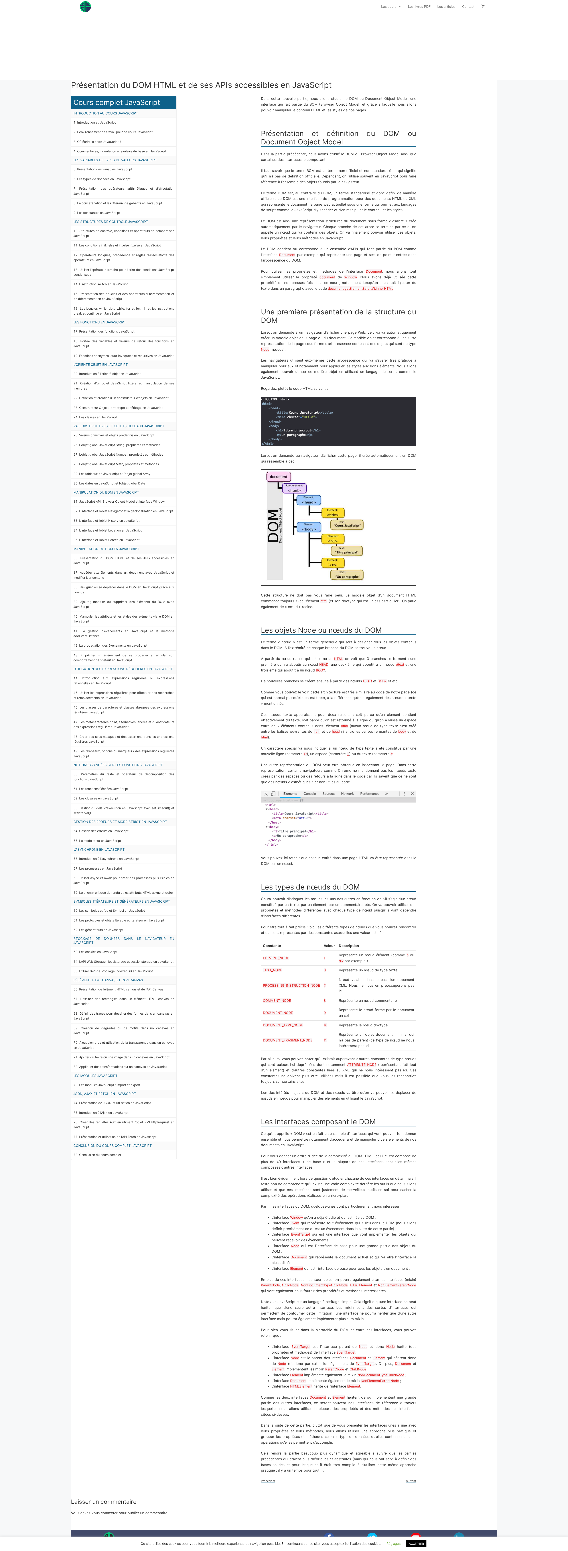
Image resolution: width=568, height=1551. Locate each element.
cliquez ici (129, 65)
